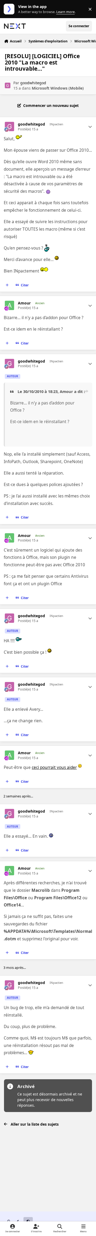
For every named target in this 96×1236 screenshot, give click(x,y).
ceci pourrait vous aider (54, 767)
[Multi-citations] (7, 285)
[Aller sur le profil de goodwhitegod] (7, 85)
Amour (24, 303)
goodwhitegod (33, 82)
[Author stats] (90, 126)
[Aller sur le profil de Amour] (9, 305)
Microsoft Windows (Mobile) (58, 88)
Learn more (10, 9)
